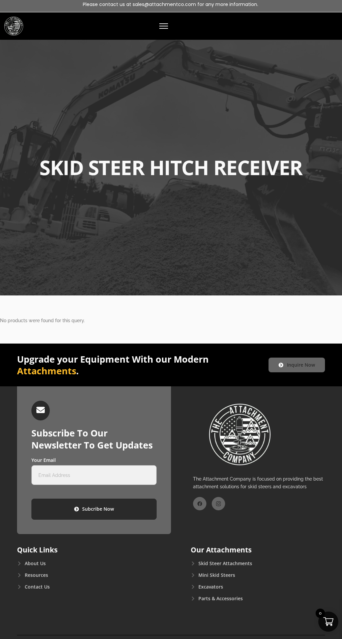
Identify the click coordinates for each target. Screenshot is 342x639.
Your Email (43, 460)
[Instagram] (218, 503)
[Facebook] (199, 503)
